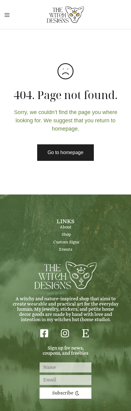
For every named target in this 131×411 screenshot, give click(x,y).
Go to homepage (65, 152)
